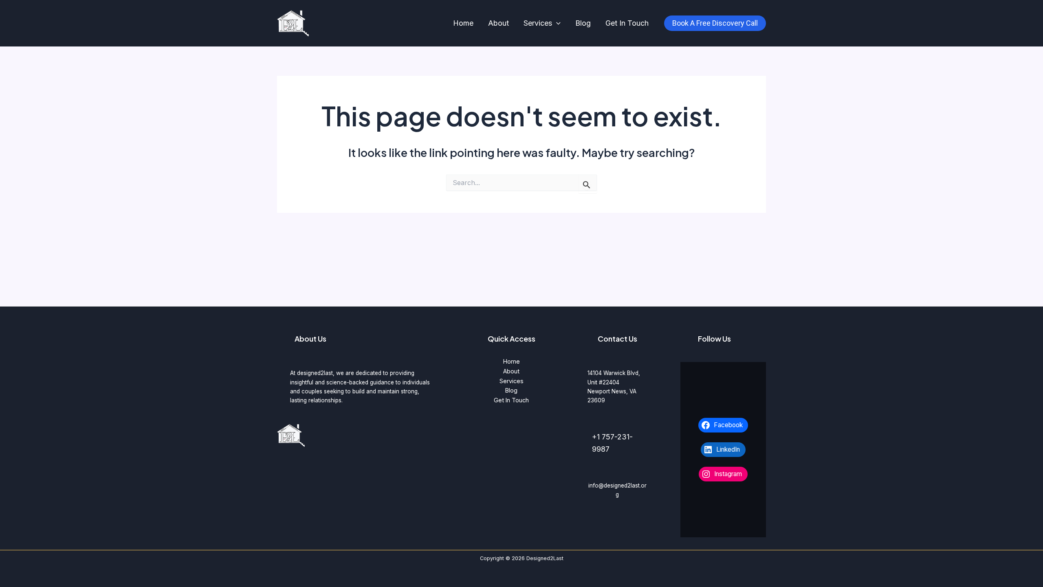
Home (463, 23)
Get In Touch (627, 23)
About (498, 23)
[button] (556, 23)
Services (538, 23)
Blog (583, 23)
